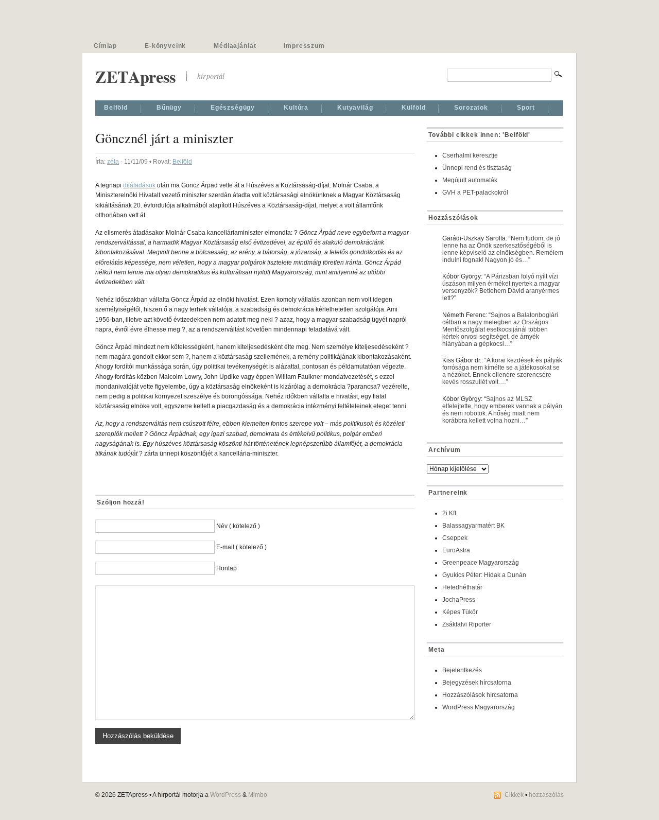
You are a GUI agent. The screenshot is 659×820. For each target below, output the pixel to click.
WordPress (225, 794)
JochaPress (458, 599)
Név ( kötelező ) (238, 526)
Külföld (413, 107)
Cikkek (514, 794)
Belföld (116, 107)
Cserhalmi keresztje (470, 155)
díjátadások (139, 185)
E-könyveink (165, 45)
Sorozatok (471, 107)
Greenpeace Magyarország (480, 562)
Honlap (226, 568)
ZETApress (135, 76)
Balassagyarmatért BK (473, 525)
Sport (526, 107)
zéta (113, 161)
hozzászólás (546, 794)
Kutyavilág (355, 107)
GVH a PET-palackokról (475, 192)
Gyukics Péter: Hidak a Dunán (484, 575)
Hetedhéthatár (462, 587)
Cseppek (454, 538)
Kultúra (296, 107)
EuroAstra (456, 550)
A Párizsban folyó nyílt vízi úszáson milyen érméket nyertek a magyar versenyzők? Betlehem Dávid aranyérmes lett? (501, 287)
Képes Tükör (460, 612)
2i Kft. (450, 513)
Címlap (105, 45)
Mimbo (257, 794)
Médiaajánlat (235, 45)
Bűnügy (169, 107)
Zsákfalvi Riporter (466, 624)
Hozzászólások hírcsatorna (480, 695)
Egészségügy (233, 107)
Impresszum (304, 45)
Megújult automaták (469, 180)
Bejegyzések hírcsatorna (476, 682)
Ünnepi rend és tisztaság (477, 167)
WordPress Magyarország (478, 707)
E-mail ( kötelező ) (241, 547)
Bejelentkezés (462, 670)
